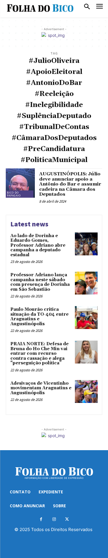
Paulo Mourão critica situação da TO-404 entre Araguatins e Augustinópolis (39, 317)
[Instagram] (54, 519)
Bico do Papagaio (14, 194)
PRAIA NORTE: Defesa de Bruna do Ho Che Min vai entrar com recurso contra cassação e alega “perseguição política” (39, 353)
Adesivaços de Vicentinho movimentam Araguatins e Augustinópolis (40, 388)
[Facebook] (41, 519)
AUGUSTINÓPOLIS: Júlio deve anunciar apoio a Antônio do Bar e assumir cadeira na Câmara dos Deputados (70, 184)
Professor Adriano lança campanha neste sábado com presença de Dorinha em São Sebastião (40, 282)
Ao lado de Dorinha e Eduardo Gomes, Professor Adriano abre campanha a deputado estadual (37, 245)
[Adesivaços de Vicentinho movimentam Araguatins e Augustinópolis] (86, 391)
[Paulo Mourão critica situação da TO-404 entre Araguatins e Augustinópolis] (86, 317)
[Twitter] (67, 519)
